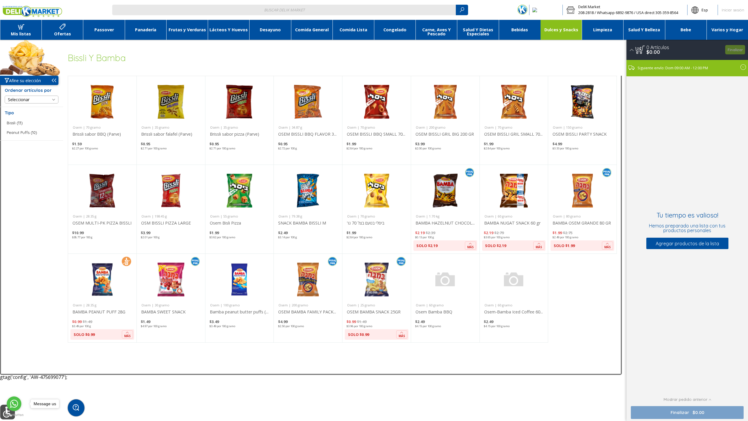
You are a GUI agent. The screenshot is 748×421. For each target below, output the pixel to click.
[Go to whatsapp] (14, 403)
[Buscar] (462, 10)
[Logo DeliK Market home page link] (32, 10)
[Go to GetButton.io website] (14, 415)
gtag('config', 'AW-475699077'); (374, 23)
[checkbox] (31, 123)
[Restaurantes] (545, 10)
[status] (657, 47)
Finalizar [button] (735, 49)
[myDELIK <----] (522, 10)
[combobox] (290, 10)
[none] (102, 120)
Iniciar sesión (733, 10)
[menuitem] (20, 30)
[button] (625, 10)
